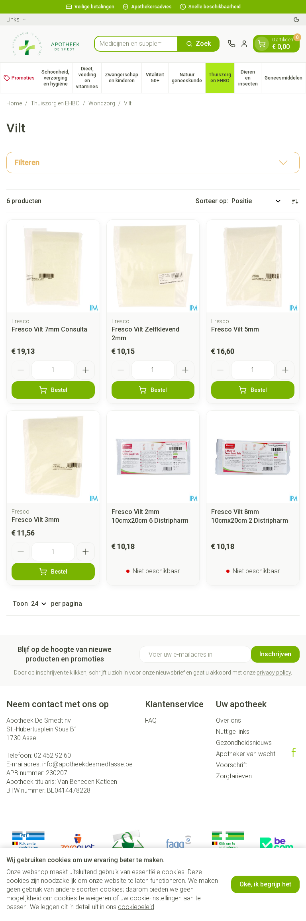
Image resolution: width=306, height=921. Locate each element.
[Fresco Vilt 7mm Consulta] (53, 266)
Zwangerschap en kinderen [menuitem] (123, 77)
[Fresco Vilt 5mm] (252, 266)
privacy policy (274, 672)
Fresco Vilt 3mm (35, 520)
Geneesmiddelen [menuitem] (285, 79)
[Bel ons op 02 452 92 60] (231, 44)
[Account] (244, 44)
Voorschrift (231, 765)
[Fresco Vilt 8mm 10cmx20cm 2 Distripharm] (252, 457)
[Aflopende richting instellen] (295, 201)
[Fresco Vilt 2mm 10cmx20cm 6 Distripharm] (153, 457)
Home (14, 103)
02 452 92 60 (52, 755)
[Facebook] (294, 752)
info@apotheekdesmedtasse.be (87, 764)
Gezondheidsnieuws (244, 742)
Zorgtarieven (234, 776)
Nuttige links (232, 731)
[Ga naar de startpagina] (46, 44)
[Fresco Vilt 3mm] (53, 457)
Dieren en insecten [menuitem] (249, 78)
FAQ (151, 720)
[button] (153, 162)
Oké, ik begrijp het (265, 884)
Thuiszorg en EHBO (55, 103)
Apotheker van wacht (245, 754)
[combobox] (136, 44)
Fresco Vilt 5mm (235, 329)
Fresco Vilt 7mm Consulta (49, 329)
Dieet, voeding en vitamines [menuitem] (88, 77)
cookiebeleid (136, 907)
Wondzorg (101, 103)
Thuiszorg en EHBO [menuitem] (221, 77)
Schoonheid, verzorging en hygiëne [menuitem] (57, 78)
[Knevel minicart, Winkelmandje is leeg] (262, 44)
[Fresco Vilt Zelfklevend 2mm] (153, 266)
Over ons (228, 720)
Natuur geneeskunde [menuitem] (188, 77)
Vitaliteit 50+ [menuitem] (157, 77)
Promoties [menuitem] (23, 78)
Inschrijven (275, 654)
